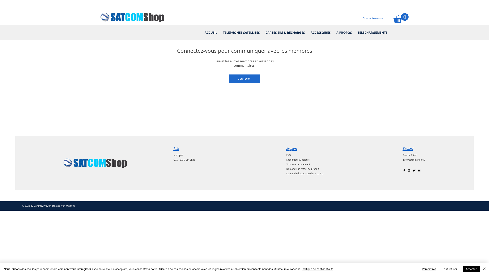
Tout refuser (449, 269)
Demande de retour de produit (302, 168)
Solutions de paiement (298, 164)
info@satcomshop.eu (414, 159)
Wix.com (70, 205)
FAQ (288, 155)
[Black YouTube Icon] (419, 170)
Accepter (471, 269)
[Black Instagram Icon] (409, 170)
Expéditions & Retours (298, 159)
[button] (401, 18)
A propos (178, 155)
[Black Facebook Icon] (404, 170)
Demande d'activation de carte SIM (305, 173)
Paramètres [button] (429, 269)
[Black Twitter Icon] (414, 170)
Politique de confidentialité (317, 269)
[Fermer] (484, 269)
